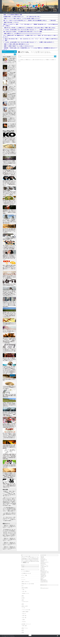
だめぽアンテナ (16, 12)
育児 (22, 562)
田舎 (35, 561)
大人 (23, 585)
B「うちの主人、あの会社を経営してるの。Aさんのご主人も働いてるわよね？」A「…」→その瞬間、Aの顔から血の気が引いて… (28, 29)
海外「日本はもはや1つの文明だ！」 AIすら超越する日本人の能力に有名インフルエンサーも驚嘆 (22, 31)
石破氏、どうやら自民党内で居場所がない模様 (12, 14)
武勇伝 (24, 619)
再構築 (25, 558)
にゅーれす (11, 12)
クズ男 (28, 556)
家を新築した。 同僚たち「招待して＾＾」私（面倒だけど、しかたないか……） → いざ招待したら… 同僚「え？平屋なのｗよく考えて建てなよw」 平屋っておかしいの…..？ (10, 493)
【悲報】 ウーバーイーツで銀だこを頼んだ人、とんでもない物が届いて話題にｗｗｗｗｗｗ (21, 18)
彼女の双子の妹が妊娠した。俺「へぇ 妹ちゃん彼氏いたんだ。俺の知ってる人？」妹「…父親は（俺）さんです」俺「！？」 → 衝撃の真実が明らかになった (9, 183)
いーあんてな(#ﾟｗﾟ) (44, 566)
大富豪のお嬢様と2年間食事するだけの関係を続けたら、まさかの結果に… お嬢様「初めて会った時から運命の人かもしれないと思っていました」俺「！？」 (9, 257)
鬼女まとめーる (43, 579)
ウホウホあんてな (44, 559)
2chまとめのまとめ (33, 12)
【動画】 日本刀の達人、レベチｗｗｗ (11, 22)
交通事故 (32, 557)
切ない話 (24, 613)
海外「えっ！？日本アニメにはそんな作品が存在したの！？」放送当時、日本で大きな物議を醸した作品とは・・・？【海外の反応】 (29, 20)
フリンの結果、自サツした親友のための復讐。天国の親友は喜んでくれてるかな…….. (9, 514)
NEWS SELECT (43, 563)
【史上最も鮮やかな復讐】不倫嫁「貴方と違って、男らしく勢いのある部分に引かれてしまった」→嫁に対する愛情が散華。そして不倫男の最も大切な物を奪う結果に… (9, 456)
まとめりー (43, 567)
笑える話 (24, 621)
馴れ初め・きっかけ (26, 593)
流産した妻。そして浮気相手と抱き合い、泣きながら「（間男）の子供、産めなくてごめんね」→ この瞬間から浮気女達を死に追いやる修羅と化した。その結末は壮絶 (9, 340)
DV (23, 556)
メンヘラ (26, 557)
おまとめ (42, 556)
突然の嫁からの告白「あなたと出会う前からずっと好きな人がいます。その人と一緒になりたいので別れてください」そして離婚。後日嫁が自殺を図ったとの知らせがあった (9, 314)
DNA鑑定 (22, 556)
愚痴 (23, 595)
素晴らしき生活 (25, 606)
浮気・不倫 (24, 591)
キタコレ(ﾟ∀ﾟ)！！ (44, 565)
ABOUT (7, 12)
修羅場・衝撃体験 (25, 611)
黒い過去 (27, 562)
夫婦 (30, 560)
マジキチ (23, 557)
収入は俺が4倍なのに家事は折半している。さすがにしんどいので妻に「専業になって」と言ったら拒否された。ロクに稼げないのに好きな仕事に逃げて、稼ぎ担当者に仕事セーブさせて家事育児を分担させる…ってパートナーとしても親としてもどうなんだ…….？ (9, 112)
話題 (23, 630)
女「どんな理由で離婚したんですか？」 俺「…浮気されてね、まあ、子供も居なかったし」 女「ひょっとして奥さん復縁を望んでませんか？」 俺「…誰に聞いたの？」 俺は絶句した (9, 172)
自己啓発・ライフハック (26, 624)
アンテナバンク (43, 564)
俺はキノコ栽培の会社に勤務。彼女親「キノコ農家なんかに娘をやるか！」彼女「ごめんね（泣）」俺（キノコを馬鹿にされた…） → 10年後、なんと (9, 267)
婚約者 (37, 560)
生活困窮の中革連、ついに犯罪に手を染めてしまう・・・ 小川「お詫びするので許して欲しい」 (22, 16)
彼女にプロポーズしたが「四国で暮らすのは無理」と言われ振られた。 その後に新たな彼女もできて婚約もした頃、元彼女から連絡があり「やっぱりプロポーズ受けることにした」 (9, 293)
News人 (42, 578)
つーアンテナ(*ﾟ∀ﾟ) (44, 573)
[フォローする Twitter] (15, 51)
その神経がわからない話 (26, 573)
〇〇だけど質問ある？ (26, 571)
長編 (23, 632)
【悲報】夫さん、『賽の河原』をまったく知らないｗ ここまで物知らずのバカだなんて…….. (9, 120)
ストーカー (35, 556)
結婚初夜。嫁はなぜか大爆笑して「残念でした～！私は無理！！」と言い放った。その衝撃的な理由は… (9, 277)
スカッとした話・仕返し (26, 609)
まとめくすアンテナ (44, 581)
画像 (23, 604)
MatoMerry (42, 560)
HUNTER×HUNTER (25, 601)
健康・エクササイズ (25, 581)
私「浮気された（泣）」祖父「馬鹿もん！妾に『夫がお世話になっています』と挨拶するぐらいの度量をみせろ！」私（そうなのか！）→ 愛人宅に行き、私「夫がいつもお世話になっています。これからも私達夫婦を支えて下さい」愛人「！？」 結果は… (9, 370)
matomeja (27, 12)
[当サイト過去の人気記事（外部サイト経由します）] (9, 136)
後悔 (27, 561)
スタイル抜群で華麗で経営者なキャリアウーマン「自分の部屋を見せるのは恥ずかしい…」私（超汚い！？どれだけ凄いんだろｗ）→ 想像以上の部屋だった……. (9, 97)
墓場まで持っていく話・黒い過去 (28, 583)
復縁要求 (30, 561)
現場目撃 (33, 561)
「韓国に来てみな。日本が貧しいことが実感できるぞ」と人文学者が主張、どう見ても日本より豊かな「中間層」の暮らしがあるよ (29, 27)
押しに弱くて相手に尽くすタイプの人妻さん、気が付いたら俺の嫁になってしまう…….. (9, 104)
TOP (3, 12)
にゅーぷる (43, 568)
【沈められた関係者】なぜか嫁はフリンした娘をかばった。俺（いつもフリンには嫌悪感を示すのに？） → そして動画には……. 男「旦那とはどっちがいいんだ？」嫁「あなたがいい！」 (9, 76)
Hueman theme (12, 636)
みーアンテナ (43, 558)
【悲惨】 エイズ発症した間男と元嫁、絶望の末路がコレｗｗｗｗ (16, 44)
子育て (22, 561)
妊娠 (32, 560)
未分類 (23, 597)
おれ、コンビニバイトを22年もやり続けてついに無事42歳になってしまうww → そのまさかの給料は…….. (9, 82)
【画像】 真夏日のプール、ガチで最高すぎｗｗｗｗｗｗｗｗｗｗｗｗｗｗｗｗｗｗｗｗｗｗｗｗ (22, 33)
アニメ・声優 (24, 575)
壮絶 (27, 560)
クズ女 (25, 556)
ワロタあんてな (22, 12)
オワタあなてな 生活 (44, 571)
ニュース (23, 579)
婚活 (36, 560)
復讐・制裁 (24, 615)
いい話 (24, 607)
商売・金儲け (25, 625)
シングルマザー (32, 556)
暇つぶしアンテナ (44, 570)
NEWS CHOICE (43, 574)
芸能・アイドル (25, 628)
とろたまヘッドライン (44, 562)
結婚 (36, 561)
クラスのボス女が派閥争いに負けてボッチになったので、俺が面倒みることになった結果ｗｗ (9, 387)
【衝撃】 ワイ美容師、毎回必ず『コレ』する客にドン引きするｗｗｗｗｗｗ (18, 46)
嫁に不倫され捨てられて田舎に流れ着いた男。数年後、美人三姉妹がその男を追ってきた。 (9, 466)
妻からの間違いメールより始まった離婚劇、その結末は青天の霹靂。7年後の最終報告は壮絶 (9, 395)
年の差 (24, 561)
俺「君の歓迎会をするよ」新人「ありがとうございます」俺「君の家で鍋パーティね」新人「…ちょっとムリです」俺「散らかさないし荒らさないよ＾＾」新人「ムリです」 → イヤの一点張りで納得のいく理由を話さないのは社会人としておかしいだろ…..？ (9, 533)
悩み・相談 (24, 617)
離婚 (24, 562)
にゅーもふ (43, 577)
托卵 (31, 561)
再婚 (23, 558)
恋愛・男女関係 (25, 587)
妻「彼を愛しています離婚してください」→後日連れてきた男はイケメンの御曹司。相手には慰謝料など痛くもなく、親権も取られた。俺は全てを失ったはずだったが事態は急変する (9, 475)
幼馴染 (26, 561)
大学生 (29, 560)
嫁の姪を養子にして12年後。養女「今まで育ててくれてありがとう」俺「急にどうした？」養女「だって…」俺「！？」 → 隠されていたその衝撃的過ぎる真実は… (9, 304)
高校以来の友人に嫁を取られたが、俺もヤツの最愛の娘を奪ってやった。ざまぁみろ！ (9, 324)
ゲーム (23, 577)
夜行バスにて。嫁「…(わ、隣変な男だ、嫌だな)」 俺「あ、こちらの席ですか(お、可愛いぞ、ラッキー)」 (9, 359)
